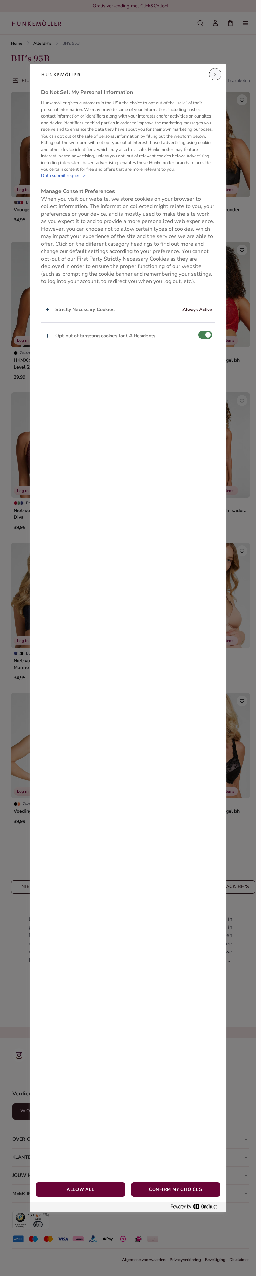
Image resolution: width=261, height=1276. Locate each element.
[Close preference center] (215, 74)
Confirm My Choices (175, 1189)
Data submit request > (63, 176)
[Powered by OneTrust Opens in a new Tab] (196, 1207)
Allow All (80, 1189)
